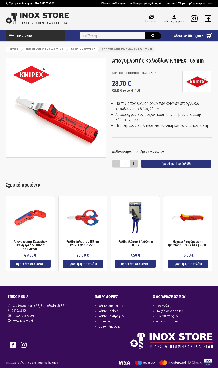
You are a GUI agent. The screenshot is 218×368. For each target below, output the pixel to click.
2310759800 (47, 3)
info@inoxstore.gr (23, 315)
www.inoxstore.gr (23, 320)
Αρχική (14, 49)
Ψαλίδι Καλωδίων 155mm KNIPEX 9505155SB (83, 243)
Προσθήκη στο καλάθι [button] (30, 264)
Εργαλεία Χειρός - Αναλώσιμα (44, 49)
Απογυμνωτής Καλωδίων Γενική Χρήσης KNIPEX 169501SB (30, 245)
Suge (55, 363)
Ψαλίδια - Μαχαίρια (83, 49)
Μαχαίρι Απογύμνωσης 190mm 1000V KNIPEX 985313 (188, 243)
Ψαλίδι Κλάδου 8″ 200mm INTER (135, 243)
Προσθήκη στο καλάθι (176, 164)
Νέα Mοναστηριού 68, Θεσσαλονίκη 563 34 (39, 306)
